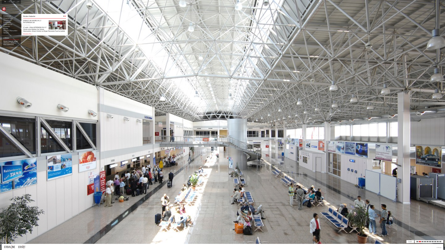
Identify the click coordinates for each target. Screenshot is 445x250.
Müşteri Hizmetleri (10, 31)
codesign (439, 247)
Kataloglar (7, 22)
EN (9, 1)
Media (5, 29)
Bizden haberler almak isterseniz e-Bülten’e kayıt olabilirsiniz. (10, 43)
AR (14, 1)
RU (18, 1)
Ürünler (6, 20)
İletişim (6, 33)
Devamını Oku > (27, 26)
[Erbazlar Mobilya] (11, 13)
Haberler (6, 26)
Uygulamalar (8, 18)
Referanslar (7, 24)
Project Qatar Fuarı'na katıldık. (34, 21)
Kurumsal (7, 16)
